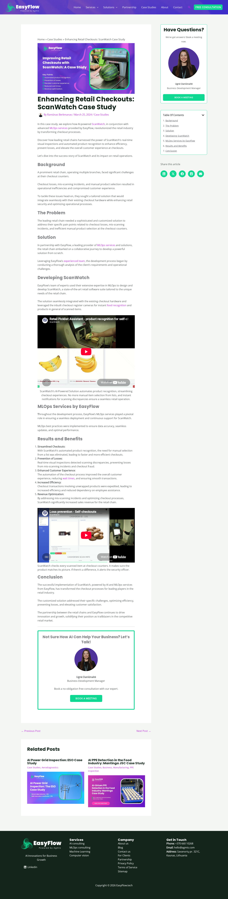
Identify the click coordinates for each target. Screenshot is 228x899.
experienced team (74, 261)
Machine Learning (79, 851)
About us (123, 843)
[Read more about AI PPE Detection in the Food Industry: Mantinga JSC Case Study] (116, 791)
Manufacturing (121, 767)
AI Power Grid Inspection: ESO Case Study (54, 761)
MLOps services (58, 128)
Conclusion (171, 150)
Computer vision (79, 855)
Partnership (129, 7)
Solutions (108, 7)
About (164, 7)
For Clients (124, 855)
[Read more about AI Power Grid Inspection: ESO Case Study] (55, 787)
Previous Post (30, 731)
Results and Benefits (176, 145)
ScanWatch (98, 124)
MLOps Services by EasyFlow (180, 140)
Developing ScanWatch (177, 135)
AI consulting (77, 843)
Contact (177, 7)
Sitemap (122, 871)
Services (90, 7)
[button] (96, 7)
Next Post (143, 731)
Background (171, 120)
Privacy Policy (126, 863)
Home (77, 7)
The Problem (172, 125)
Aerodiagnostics (50, 767)
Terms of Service (127, 867)
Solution (169, 130)
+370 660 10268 (184, 843)
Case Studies (148, 7)
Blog (120, 847)
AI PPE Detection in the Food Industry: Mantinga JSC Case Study (116, 761)
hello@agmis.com (184, 847)
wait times (69, 478)
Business (107, 767)
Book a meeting (86, 698)
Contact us (124, 851)
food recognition (116, 305)
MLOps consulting (79, 847)
